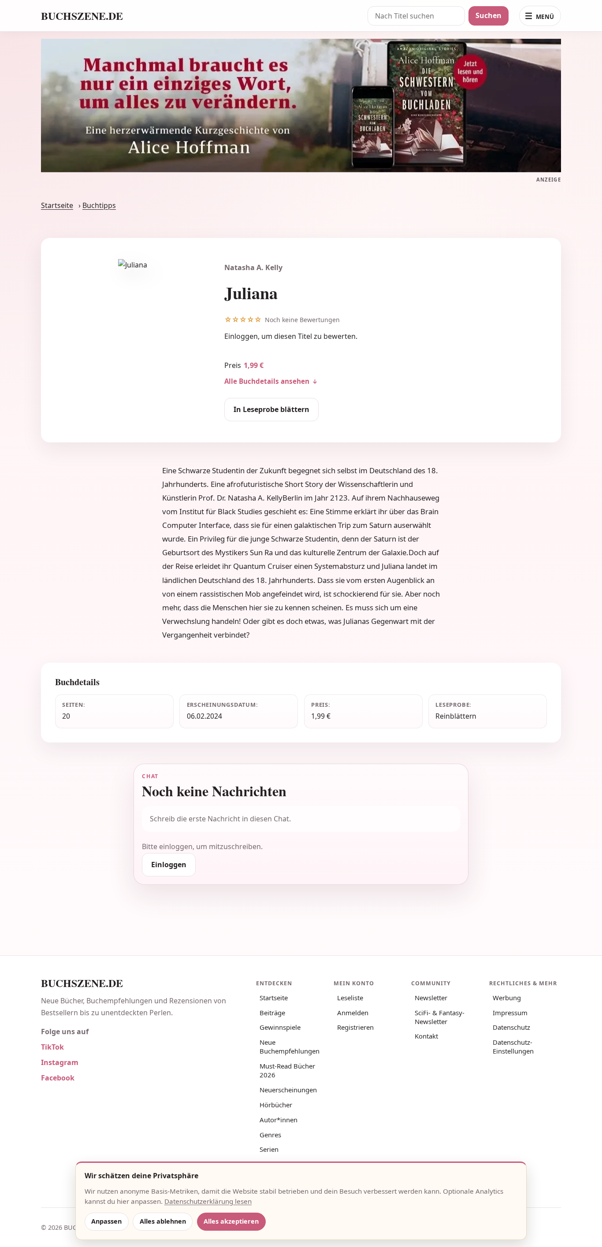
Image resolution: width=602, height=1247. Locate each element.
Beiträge (272, 1012)
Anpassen (106, 1221)
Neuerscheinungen (288, 1089)
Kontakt (426, 1036)
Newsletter (431, 997)
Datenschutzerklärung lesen (208, 1201)
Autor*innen (278, 1119)
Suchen (489, 15)
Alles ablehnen (163, 1221)
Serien (269, 1149)
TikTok (52, 1047)
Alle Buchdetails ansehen (266, 381)
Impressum (510, 1012)
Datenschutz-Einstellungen (513, 1046)
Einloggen (241, 336)
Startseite (57, 205)
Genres (270, 1134)
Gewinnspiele (280, 1027)
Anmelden (352, 1012)
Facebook (57, 1078)
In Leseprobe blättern (271, 409)
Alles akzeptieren (231, 1221)
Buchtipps (99, 205)
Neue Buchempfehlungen (290, 1046)
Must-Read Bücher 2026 (287, 1070)
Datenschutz (511, 1027)
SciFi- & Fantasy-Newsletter (440, 1017)
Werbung (507, 997)
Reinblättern (455, 716)
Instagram (59, 1062)
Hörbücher (276, 1104)
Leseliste (350, 997)
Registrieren (355, 1027)
